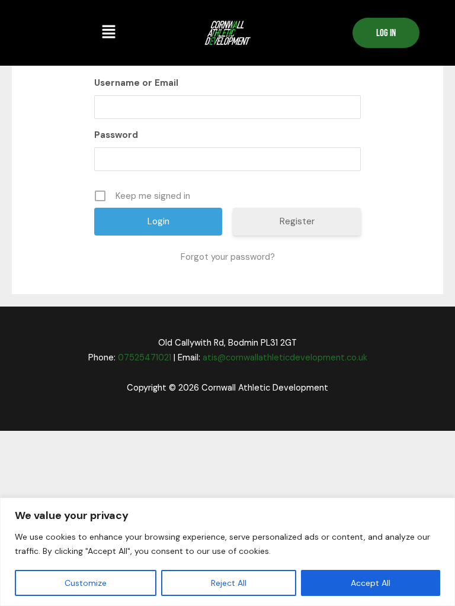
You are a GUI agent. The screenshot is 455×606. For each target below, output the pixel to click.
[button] (108, 33)
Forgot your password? (228, 257)
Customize (86, 583)
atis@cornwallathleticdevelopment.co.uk (285, 357)
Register (297, 221)
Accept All (370, 583)
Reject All (228, 583)
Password (116, 135)
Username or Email (136, 83)
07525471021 (144, 357)
